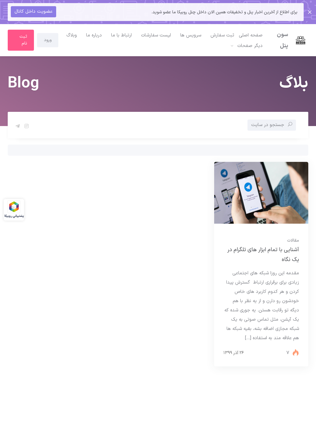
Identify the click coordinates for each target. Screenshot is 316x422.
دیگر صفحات (250, 45)
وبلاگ (71, 35)
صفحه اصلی (251, 35)
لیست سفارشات (156, 35)
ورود (48, 40)
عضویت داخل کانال (33, 11)
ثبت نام (23, 40)
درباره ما (94, 35)
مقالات (293, 240)
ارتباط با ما (121, 35)
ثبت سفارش (222, 35)
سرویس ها (190, 35)
